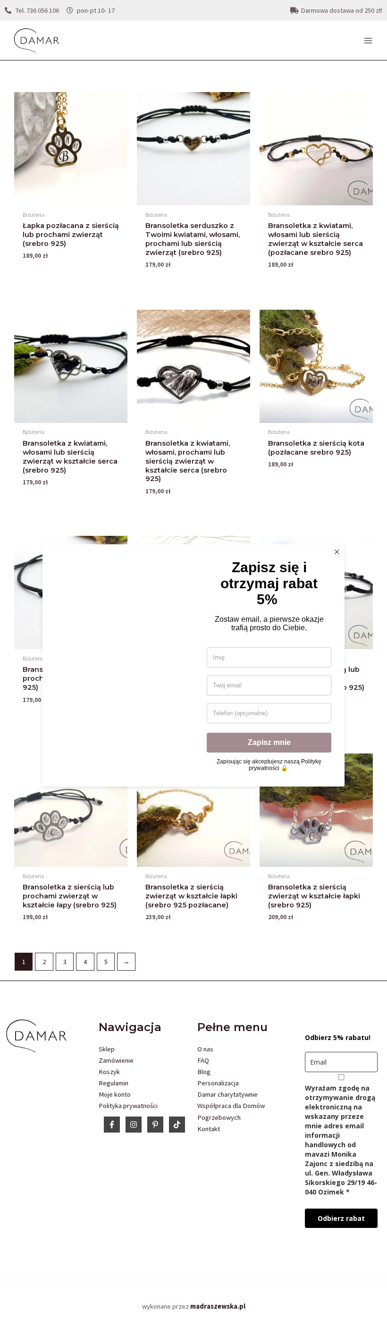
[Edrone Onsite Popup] (193, 668)
